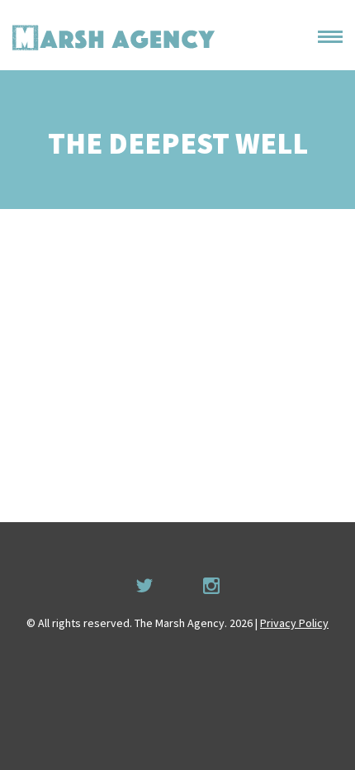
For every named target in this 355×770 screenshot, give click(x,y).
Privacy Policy (294, 623)
